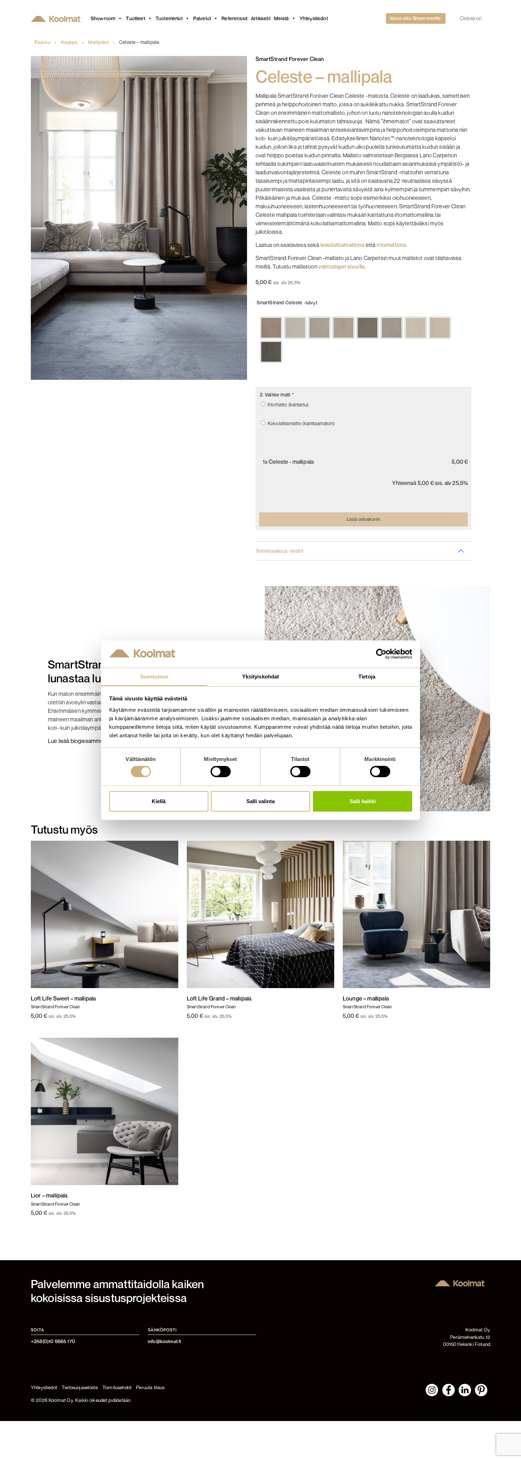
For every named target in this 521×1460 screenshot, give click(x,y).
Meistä (281, 18)
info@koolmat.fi (164, 1341)
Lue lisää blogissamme (75, 740)
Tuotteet (135, 18)
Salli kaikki (362, 801)
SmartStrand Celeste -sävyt (287, 302)
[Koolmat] (57, 18)
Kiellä (159, 801)
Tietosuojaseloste (80, 1387)
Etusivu (42, 42)
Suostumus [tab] (154, 676)
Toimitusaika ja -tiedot (279, 551)
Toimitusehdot (116, 1387)
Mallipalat (98, 42)
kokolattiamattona (342, 244)
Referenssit (234, 18)
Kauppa (69, 42)
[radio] (271, 327)
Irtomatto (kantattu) (287, 404)
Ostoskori (471, 18)
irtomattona (391, 244)
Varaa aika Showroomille (415, 18)
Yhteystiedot (313, 18)
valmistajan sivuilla (341, 266)
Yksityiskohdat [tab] (260, 676)
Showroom (103, 18)
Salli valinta (260, 801)
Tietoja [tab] (366, 676)
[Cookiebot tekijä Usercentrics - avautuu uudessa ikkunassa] (381, 654)
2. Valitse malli (276, 395)
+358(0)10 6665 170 (53, 1341)
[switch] (221, 771)
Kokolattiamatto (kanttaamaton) (300, 423)
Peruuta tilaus (150, 1387)
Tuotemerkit (169, 18)
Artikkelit (260, 18)
